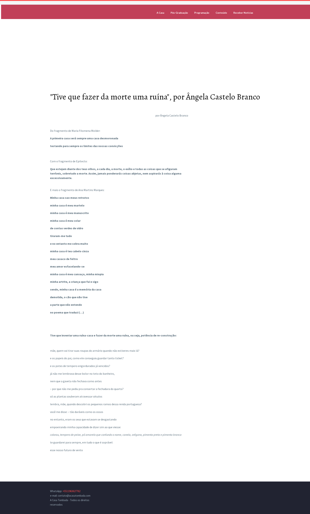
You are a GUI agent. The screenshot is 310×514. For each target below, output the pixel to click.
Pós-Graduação (179, 12)
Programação (201, 12)
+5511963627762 (71, 491)
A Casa (160, 12)
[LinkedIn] (249, 491)
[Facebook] (244, 491)
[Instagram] (254, 491)
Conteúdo (221, 12)
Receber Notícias (243, 12)
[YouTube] (258, 491)
